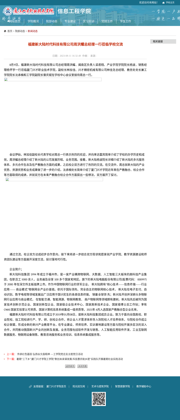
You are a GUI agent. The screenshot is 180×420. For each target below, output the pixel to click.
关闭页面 (82, 366)
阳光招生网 (79, 386)
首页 (9, 31)
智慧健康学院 (122, 386)
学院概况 (33, 21)
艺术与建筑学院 (100, 386)
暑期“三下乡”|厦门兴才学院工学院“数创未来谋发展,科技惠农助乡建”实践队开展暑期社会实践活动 (70, 359)
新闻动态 (33, 31)
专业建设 (70, 21)
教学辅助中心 (143, 386)
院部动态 (51, 21)
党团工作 (107, 21)
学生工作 (125, 21)
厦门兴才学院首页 (56, 386)
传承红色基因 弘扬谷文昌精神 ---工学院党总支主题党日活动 (50, 354)
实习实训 (88, 21)
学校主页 (170, 2)
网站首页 (14, 21)
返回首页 (70, 366)
